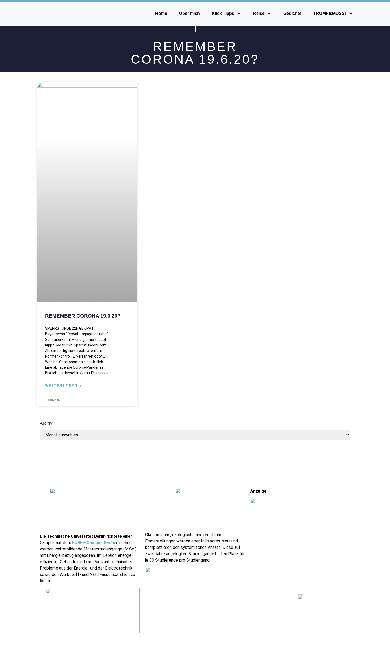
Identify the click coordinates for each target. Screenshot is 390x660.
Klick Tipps (223, 13)
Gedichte (292, 13)
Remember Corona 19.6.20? (83, 316)
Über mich (189, 13)
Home (161, 13)
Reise (259, 13)
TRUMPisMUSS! (329, 13)
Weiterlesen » (63, 386)
